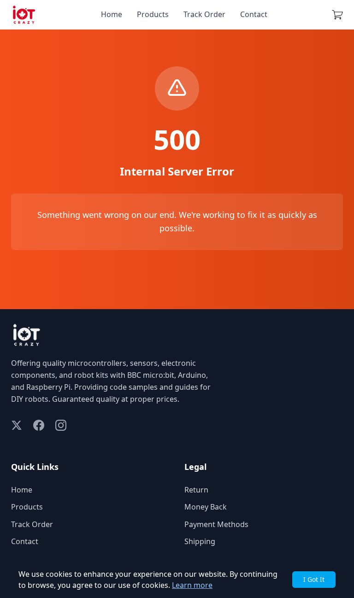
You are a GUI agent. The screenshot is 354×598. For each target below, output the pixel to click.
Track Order (204, 14)
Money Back (205, 507)
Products (153, 14)
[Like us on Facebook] (38, 425)
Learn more (192, 585)
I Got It (313, 579)
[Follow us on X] (16, 425)
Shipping (199, 541)
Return (196, 490)
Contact (253, 14)
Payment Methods (216, 524)
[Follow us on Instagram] (60, 425)
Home (111, 14)
